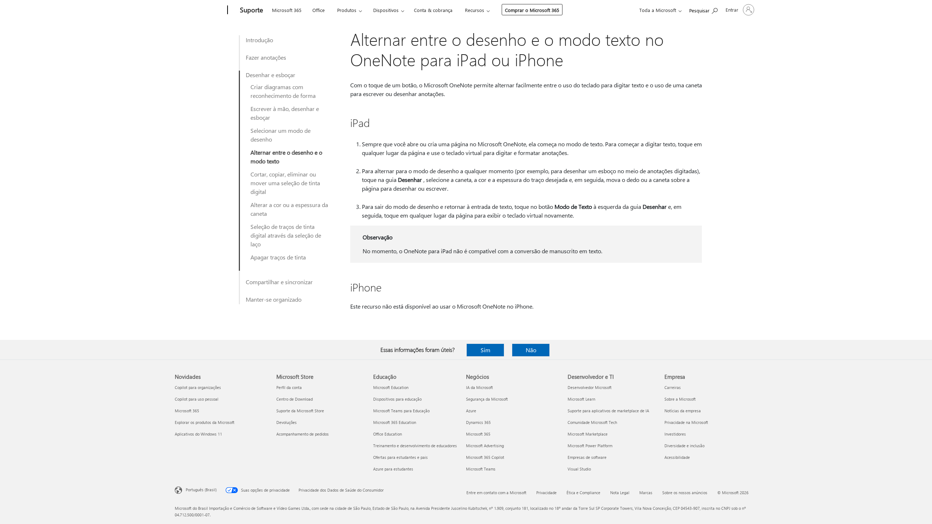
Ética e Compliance (583, 492)
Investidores (675, 434)
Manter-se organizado (273, 299)
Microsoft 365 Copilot (485, 457)
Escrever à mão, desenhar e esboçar (284, 113)
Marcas (645, 492)
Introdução (259, 40)
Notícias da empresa (682, 410)
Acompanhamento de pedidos (302, 434)
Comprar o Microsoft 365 (532, 10)
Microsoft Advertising (485, 445)
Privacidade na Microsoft (686, 422)
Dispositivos (386, 10)
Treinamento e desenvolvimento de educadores (415, 445)
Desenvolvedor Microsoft (590, 387)
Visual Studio (579, 469)
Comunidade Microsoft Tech (592, 422)
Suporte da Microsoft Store (300, 410)
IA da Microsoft (479, 387)
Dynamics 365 (478, 422)
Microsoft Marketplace (588, 434)
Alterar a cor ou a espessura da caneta (289, 209)
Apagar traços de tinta (278, 257)
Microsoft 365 (286, 10)
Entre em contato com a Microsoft (496, 492)
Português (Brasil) (201, 489)
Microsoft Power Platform (590, 445)
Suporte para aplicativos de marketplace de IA (608, 410)
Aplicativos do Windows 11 (198, 434)
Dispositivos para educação (397, 399)
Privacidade (546, 492)
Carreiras (672, 387)
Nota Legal (619, 492)
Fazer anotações (266, 57)
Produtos (346, 10)
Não (531, 350)
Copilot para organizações (198, 387)
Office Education (387, 434)
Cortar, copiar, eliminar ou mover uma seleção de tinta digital (285, 182)
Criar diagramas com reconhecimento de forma (283, 91)
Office (318, 10)
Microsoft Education (390, 387)
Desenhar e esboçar (270, 75)
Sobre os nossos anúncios (684, 492)
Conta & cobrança (433, 10)
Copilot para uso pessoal (196, 399)
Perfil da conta (289, 387)
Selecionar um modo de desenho (280, 135)
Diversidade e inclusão (684, 445)
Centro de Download (294, 399)
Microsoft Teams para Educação (401, 410)
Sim (485, 350)
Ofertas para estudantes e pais (400, 457)
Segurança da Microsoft (487, 399)
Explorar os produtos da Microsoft (204, 422)
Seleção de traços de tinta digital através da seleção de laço (285, 235)
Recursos (474, 10)
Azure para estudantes (393, 469)
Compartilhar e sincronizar (279, 282)
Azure (471, 410)
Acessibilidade (677, 457)
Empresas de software (587, 457)
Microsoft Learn (581, 399)
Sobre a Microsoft (680, 399)
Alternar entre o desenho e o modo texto (286, 156)
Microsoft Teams (480, 469)
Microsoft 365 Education (394, 422)
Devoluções (286, 422)
